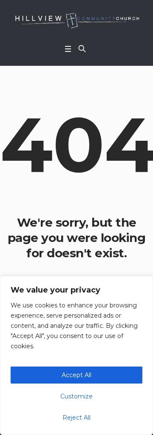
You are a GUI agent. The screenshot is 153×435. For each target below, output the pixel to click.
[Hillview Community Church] (76, 20)
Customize (76, 396)
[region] (76, 355)
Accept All (76, 375)
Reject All (76, 417)
